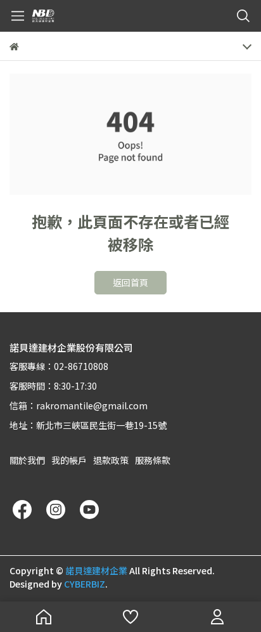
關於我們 (27, 460)
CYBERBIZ (84, 583)
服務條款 (152, 460)
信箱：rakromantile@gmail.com (79, 405)
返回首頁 (130, 282)
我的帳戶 (69, 460)
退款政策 (111, 460)
